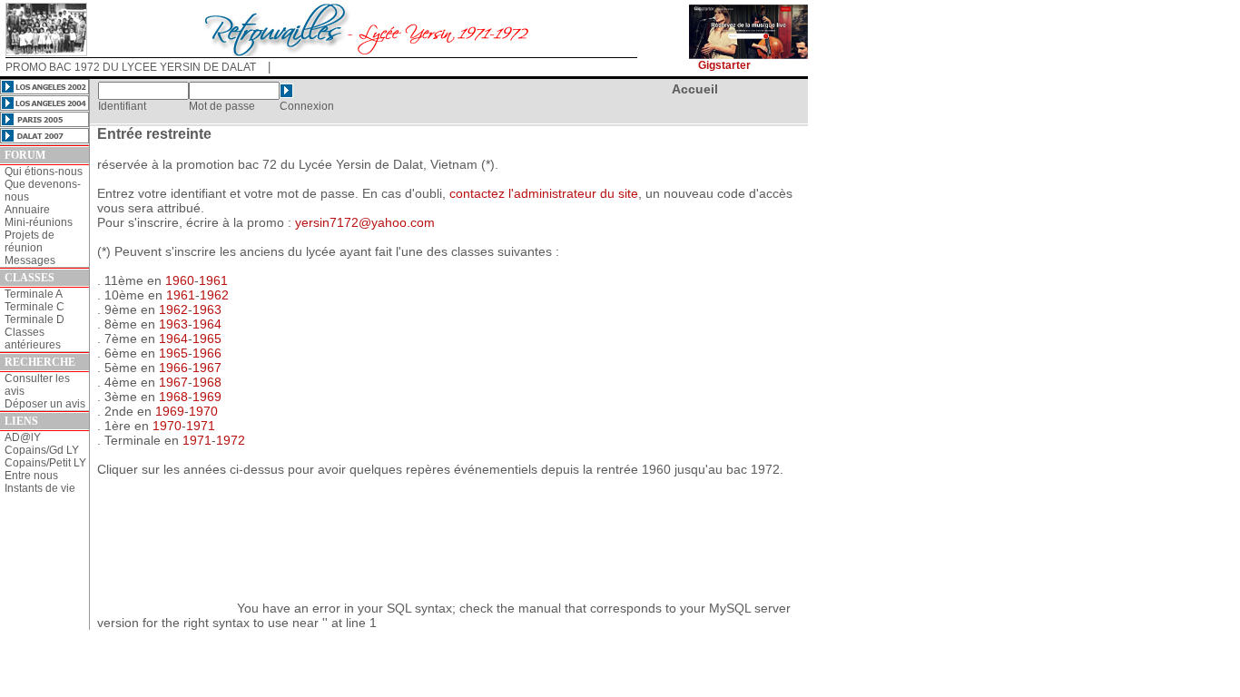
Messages (30, 260)
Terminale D (34, 319)
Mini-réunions (39, 222)
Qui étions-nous (44, 171)
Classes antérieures (33, 338)
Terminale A (34, 294)
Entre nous (31, 475)
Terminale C (34, 306)
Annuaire (27, 209)
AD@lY (23, 437)
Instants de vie (40, 488)
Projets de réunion (29, 241)
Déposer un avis (45, 404)
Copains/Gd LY (42, 450)
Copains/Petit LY (45, 462)
